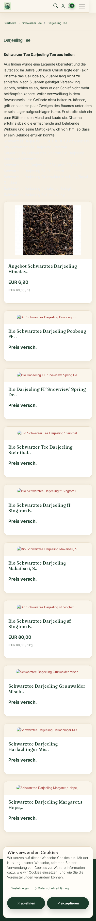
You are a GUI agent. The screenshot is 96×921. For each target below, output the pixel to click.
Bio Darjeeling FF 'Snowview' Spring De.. (47, 392)
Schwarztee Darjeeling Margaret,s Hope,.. (45, 804)
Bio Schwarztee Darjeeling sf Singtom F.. (39, 623)
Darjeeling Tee (17, 40)
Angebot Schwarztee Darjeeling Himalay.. (42, 268)
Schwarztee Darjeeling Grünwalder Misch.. (46, 688)
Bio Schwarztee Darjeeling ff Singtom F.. (39, 508)
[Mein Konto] (62, 6)
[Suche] (55, 6)
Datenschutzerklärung (53, 888)
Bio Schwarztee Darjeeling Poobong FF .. (47, 334)
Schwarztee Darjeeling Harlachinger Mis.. (33, 746)
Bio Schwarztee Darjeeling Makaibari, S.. (37, 565)
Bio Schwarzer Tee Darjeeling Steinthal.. (40, 449)
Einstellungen (19, 888)
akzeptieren (69, 903)
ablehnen (27, 903)
